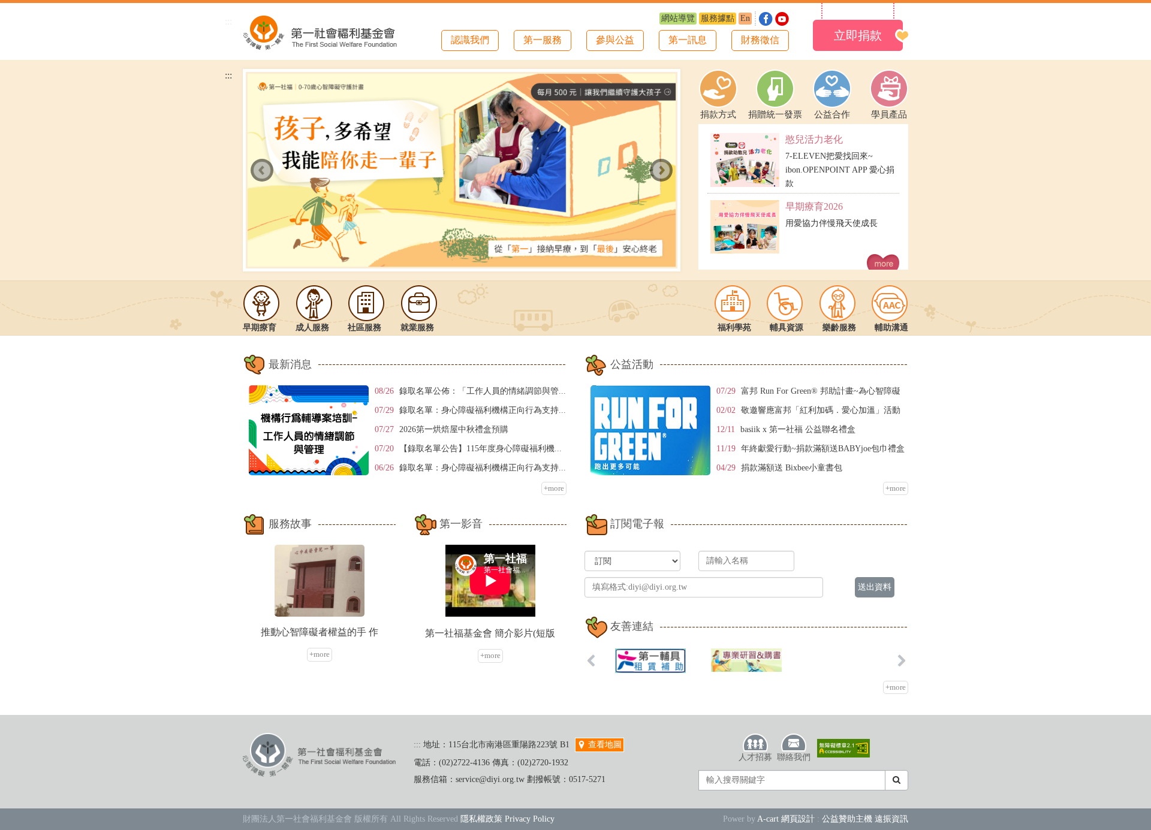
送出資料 (874, 586)
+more (554, 488)
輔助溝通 (891, 327)
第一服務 (542, 40)
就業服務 (417, 327)
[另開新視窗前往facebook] (767, 18)
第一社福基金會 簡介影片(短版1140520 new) (490, 634)
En (745, 18)
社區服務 (364, 327)
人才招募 (755, 757)
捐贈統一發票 (775, 114)
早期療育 (259, 327)
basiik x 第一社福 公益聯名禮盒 (797, 429)
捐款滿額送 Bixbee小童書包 (791, 467)
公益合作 (832, 114)
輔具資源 (786, 327)
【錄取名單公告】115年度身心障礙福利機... (480, 448)
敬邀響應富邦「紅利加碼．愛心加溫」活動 (820, 410)
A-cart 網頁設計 (786, 818)
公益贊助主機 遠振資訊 (865, 818)
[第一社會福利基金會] (320, 31)
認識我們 (470, 40)
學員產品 (889, 114)
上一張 (262, 170)
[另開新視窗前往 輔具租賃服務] (650, 660)
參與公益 (615, 40)
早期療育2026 (814, 206)
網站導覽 (678, 18)
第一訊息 (687, 40)
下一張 (661, 170)
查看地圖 (604, 744)
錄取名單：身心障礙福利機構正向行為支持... (482, 410)
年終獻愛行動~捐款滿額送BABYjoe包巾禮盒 (823, 448)
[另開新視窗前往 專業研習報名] (746, 660)
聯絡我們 (793, 757)
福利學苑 (734, 327)
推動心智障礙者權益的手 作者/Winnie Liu (319, 633)
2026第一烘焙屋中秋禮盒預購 (453, 429)
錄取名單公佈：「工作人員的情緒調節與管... (482, 391)
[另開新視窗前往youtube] (782, 18)
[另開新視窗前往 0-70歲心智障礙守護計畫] (461, 170)
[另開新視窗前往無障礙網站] (843, 748)
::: (228, 21)
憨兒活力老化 (814, 139)
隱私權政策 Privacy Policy (507, 818)
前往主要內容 (38, 9)
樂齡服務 (839, 327)
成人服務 (312, 327)
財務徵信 (760, 40)
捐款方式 (718, 114)
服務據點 (717, 18)
